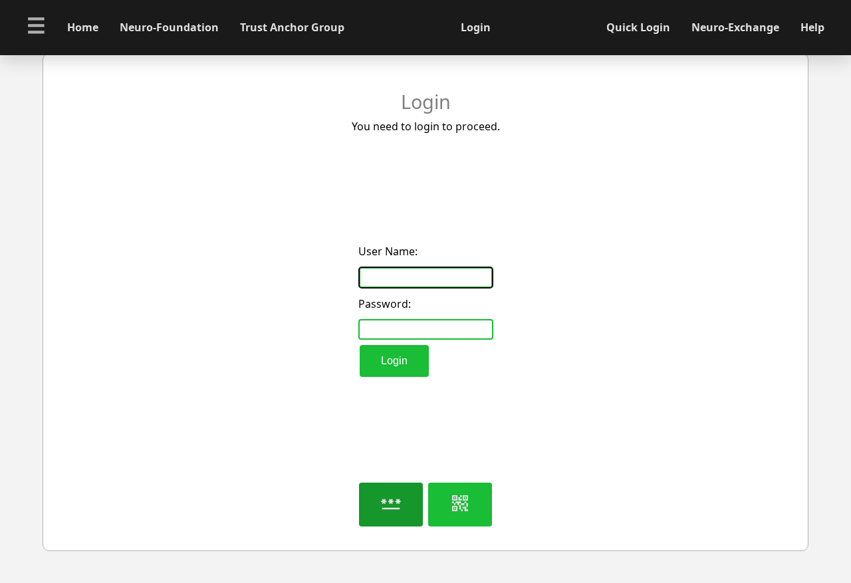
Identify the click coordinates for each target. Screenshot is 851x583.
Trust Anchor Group (292, 27)
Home (82, 27)
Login (394, 360)
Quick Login (638, 27)
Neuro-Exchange (735, 27)
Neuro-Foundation (169, 27)
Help (812, 27)
